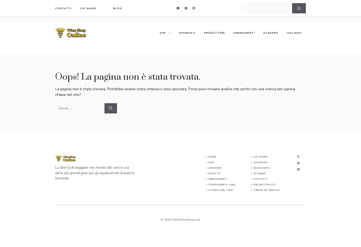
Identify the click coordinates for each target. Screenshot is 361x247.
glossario (262, 168)
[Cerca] (299, 8)
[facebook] (178, 8)
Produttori (214, 33)
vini (211, 162)
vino (232, 184)
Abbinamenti (244, 33)
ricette (214, 173)
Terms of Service (267, 190)
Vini (163, 33)
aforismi (215, 168)
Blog (117, 8)
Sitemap (260, 173)
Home (212, 156)
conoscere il (218, 184)
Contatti (63, 8)
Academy (270, 33)
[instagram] (193, 8)
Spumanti (187, 33)
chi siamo (88, 8)
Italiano (294, 33)
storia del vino (220, 190)
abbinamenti (217, 179)
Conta (258, 179)
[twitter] (186, 8)
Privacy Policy (265, 184)
